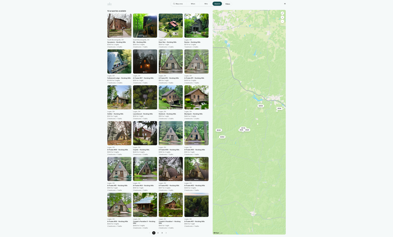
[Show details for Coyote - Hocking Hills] (277, 111)
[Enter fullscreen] (282, 13)
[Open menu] (285, 4)
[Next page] (166, 233)
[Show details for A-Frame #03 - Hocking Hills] (243, 131)
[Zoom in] (282, 17)
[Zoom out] (282, 21)
